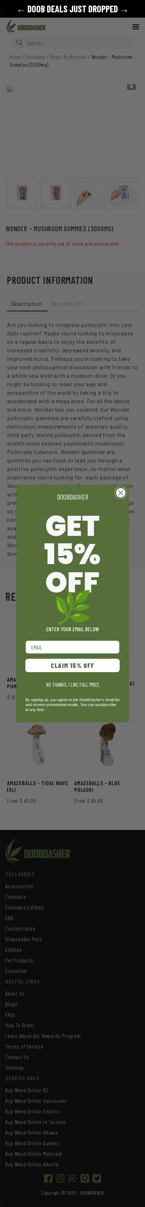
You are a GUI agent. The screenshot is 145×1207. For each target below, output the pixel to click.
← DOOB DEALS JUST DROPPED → (73, 8)
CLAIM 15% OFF (72, 665)
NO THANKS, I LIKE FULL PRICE (72, 684)
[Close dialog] (120, 493)
